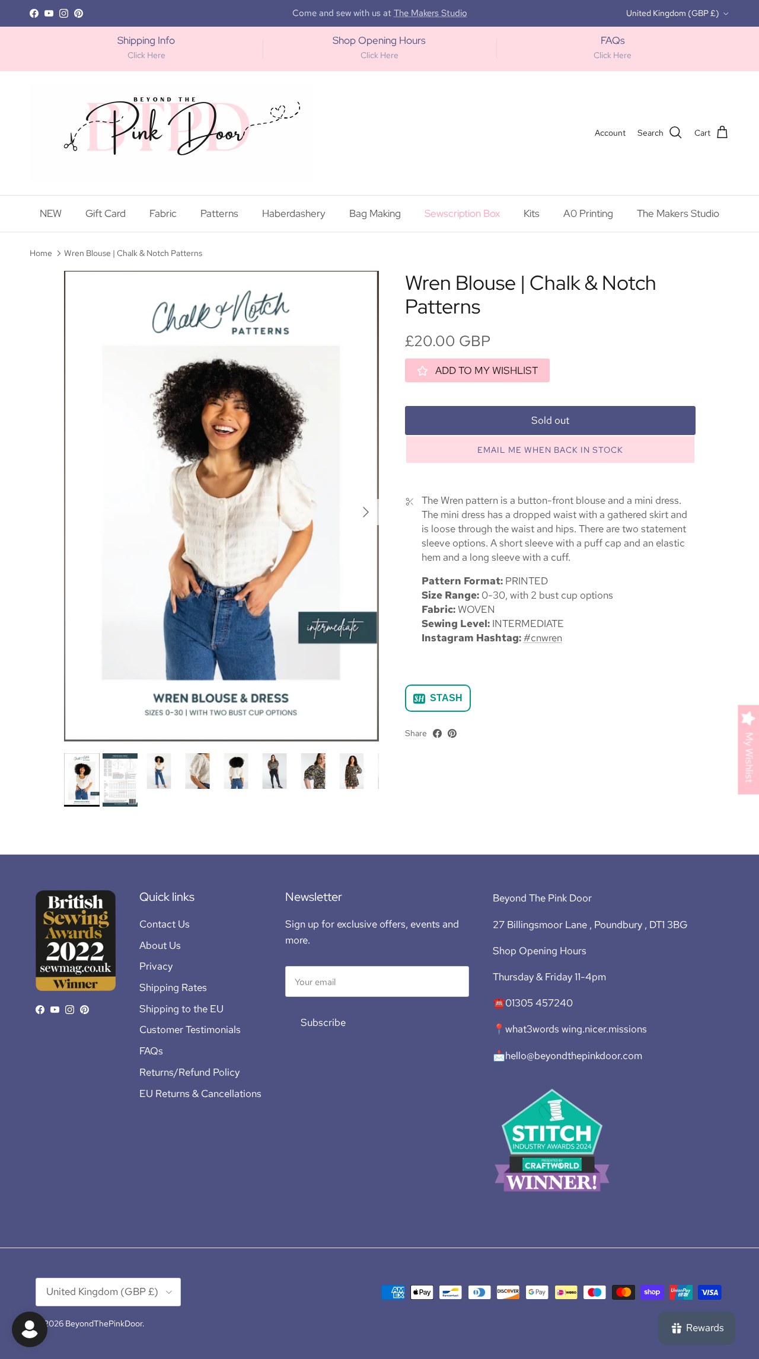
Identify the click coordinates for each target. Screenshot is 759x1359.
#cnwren (543, 637)
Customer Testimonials (190, 1029)
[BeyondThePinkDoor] (172, 133)
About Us (160, 945)
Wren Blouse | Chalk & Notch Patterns (133, 253)
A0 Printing (588, 213)
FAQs (151, 1050)
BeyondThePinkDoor (103, 1323)
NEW (51, 213)
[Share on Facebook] (437, 733)
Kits (532, 213)
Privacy (156, 966)
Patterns (219, 213)
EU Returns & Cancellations (200, 1093)
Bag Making (375, 213)
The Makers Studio (678, 213)
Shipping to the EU (181, 1008)
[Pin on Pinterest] (452, 733)
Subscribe (323, 1022)
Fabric (163, 213)
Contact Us (164, 923)
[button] (550, 450)
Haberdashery (294, 213)
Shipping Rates (173, 987)
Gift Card (105, 213)
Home (41, 253)
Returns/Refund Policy (189, 1072)
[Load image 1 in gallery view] (221, 506)
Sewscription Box (462, 213)
